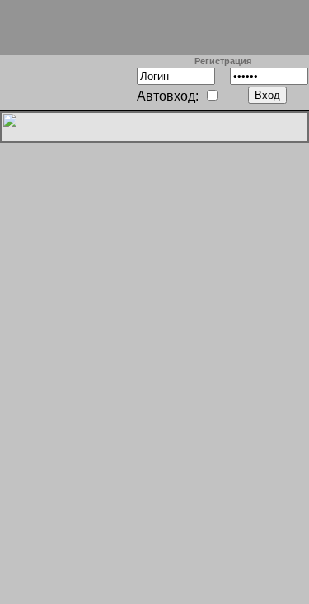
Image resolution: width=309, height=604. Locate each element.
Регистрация (222, 61)
